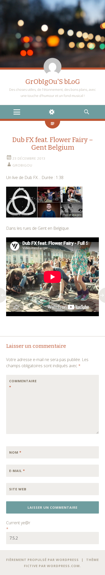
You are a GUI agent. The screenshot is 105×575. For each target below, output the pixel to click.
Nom (15, 452)
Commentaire (20, 384)
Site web (18, 489)
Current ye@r (18, 526)
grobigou (22, 165)
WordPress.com (63, 566)
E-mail (17, 470)
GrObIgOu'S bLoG (52, 82)
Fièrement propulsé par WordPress (42, 559)
